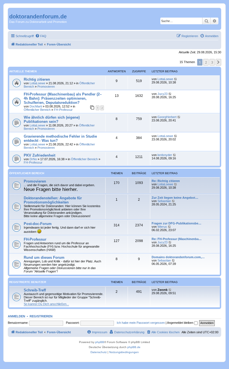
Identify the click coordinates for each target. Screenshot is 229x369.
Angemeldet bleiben (180, 322)
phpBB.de (133, 347)
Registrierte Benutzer (27, 282)
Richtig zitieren (37, 79)
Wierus (162, 226)
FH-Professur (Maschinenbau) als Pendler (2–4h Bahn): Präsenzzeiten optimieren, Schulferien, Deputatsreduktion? (63, 98)
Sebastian (164, 201)
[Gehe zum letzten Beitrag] (176, 79)
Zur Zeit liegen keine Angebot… (175, 197)
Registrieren (41, 316)
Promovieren (46, 86)
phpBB (99, 342)
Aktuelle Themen (23, 71)
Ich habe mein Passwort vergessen (141, 322)
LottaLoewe (37, 83)
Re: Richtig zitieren (166, 181)
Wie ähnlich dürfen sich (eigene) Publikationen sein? (52, 119)
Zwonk (163, 289)
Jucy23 (163, 93)
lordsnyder (165, 155)
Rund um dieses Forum (44, 257)
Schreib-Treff (35, 290)
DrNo (33, 159)
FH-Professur (63, 109)
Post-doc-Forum (38, 224)
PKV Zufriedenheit (39, 155)
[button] (218, 62)
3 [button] (212, 62)
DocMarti (36, 106)
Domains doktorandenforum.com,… (178, 257)
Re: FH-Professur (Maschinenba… (177, 239)
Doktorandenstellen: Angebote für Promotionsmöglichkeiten (53, 200)
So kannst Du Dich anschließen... (46, 304)
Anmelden (16, 316)
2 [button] (206, 62)
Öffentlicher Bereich (37, 109)
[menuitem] (40, 36)
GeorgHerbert (167, 117)
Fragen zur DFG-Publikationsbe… (176, 223)
